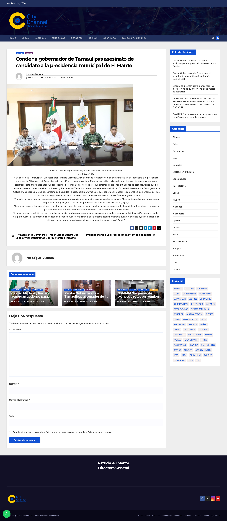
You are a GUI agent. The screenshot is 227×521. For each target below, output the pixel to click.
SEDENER (188, 350)
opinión (208, 335)
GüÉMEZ (209, 314)
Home (12, 38)
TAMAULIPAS (37, 290)
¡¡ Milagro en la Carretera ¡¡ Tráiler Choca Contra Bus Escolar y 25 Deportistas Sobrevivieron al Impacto (47, 236)
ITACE (203, 319)
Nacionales (178, 213)
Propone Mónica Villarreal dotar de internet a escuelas (118, 234)
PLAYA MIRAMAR (191, 340)
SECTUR (177, 350)
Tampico (153, 290)
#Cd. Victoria (50, 77)
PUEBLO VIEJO (180, 345)
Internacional (179, 186)
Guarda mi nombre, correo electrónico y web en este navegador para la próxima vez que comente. (62, 432)
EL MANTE (210, 304)
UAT (175, 262)
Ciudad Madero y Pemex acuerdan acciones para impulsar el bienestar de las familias (194, 63)
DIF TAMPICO (197, 304)
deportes (193, 299)
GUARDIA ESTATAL (194, 314)
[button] (213, 38)
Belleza (176, 144)
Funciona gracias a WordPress (19, 515)
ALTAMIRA (189, 288)
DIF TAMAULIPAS (181, 304)
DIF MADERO (205, 299)
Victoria (28, 53)
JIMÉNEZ (203, 324)
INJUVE (177, 319)
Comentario (16, 329)
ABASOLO (178, 288)
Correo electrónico (19, 400)
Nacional (40, 38)
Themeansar (54, 515)
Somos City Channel (134, 38)
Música (176, 199)
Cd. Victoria (202, 288)
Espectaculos (179, 179)
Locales (20, 53)
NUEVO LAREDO (195, 335)
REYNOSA (194, 345)
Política (176, 227)
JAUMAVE (192, 324)
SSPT (176, 355)
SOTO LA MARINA (203, 350)
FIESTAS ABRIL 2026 (200, 309)
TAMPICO (208, 355)
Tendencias (58, 38)
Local (25, 38)
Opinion (176, 220)
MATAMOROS (189, 329)
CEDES (177, 294)
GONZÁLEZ (178, 314)
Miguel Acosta (36, 74)
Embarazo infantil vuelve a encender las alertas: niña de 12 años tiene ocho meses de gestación (194, 89)
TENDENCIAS (179, 360)
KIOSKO (177, 329)
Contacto (109, 38)
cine (175, 158)
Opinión (93, 38)
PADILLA (177, 340)
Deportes (77, 38)
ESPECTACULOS (181, 309)
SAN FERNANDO (208, 345)
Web (11, 416)
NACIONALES (179, 335)
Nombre (14, 383)
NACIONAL (203, 329)
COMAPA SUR (180, 299)
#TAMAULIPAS (65, 77)
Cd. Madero (16, 290)
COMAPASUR (205, 294)
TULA (190, 360)
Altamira (177, 137)
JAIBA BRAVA (179, 324)
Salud (176, 234)
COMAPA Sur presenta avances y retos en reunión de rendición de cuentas (138, 296)
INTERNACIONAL (190, 319)
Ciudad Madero (189, 294)
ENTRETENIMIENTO (183, 172)
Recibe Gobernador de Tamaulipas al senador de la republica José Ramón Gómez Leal (192, 76)
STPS (184, 355)
